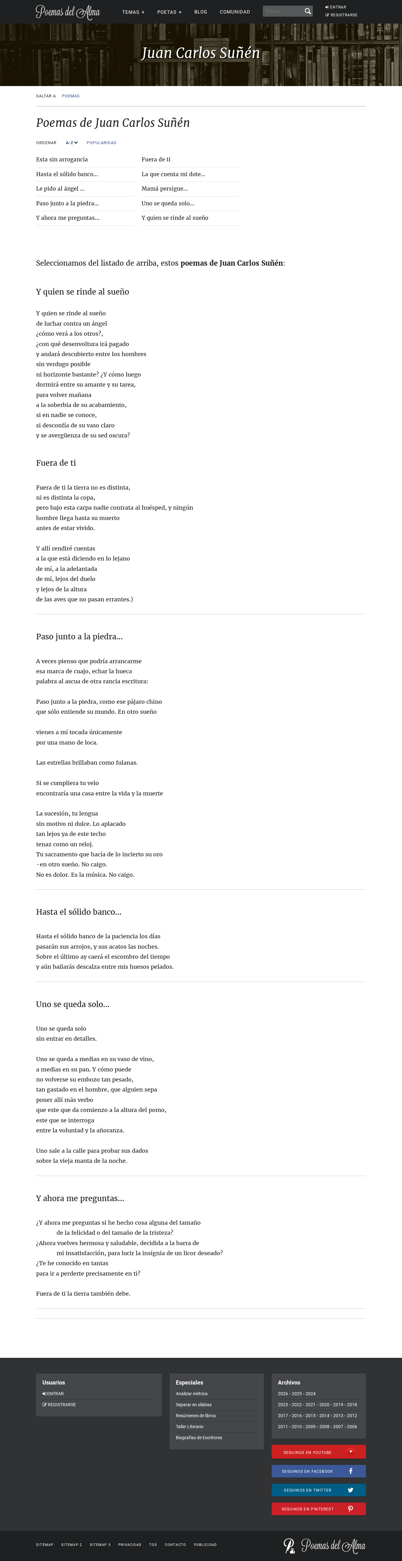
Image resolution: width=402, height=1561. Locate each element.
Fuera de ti (156, 159)
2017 (283, 1415)
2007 (338, 1426)
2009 (311, 1426)
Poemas (70, 96)
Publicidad (205, 1545)
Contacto (175, 1545)
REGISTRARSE (344, 15)
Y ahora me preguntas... (68, 217)
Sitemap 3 (100, 1545)
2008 (324, 1426)
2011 (283, 1426)
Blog (200, 12)
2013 (338, 1415)
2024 (311, 1393)
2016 (297, 1415)
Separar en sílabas (194, 1404)
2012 (352, 1415)
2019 (338, 1404)
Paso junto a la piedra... (67, 203)
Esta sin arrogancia (62, 159)
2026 (283, 1393)
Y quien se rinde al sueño (175, 217)
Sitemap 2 (71, 1545)
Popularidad (102, 143)
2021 (311, 1404)
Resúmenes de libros (196, 1415)
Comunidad (235, 12)
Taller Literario (190, 1426)
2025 (297, 1393)
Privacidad (129, 1545)
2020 (324, 1404)
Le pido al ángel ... (60, 188)
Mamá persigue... (165, 188)
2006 (352, 1426)
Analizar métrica (192, 1393)
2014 (324, 1415)
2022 (297, 1404)
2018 (352, 1404)
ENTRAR (338, 7)
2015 (311, 1415)
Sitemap (44, 1545)
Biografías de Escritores (199, 1437)
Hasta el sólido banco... (67, 174)
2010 (297, 1426)
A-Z (70, 143)
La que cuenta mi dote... (173, 174)
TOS (153, 1545)
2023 (283, 1404)
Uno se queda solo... (168, 203)
